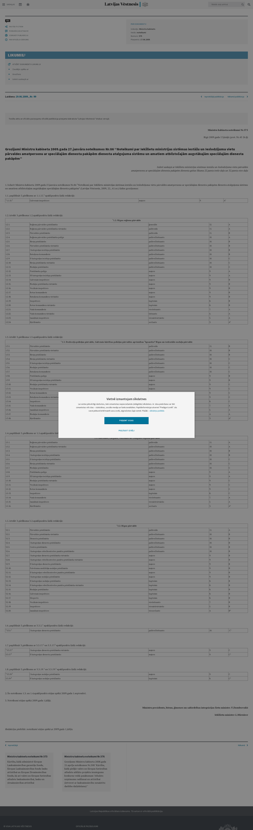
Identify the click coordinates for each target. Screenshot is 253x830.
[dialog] (126, 415)
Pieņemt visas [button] (126, 420)
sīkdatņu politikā (157, 411)
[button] (126, 430)
